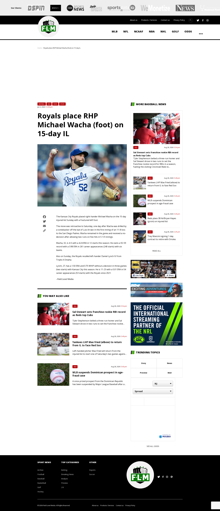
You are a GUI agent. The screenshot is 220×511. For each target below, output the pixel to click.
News (55, 104)
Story (62, 104)
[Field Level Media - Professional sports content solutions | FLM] (48, 27)
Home (39, 48)
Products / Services (149, 20)
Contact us (165, 20)
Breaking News (67, 474)
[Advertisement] (110, 76)
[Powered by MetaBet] (165, 436)
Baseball (42, 104)
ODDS (188, 31)
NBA (152, 31)
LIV (62, 487)
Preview (143, 373)
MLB (115, 31)
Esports (92, 470)
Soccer (92, 474)
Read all (156, 251)
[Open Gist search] (191, 20)
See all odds (153, 446)
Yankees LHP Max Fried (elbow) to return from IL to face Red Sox (97, 343)
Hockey (40, 491)
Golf (175, 31)
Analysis (64, 478)
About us (133, 20)
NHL (163, 31)
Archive (40, 470)
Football (40, 474)
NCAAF (138, 31)
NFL (125, 31)
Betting (64, 470)
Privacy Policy (179, 20)
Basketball (41, 483)
